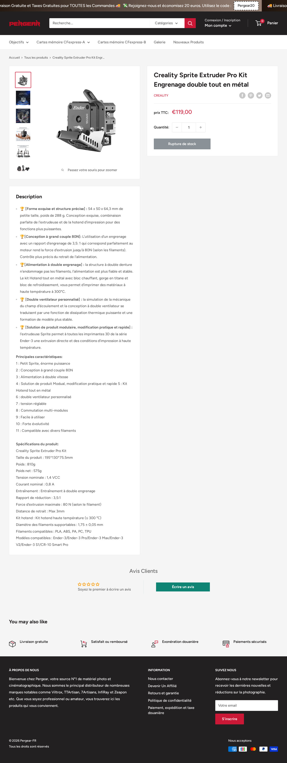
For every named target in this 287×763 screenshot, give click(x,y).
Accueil (14, 58)
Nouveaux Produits (188, 42)
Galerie (159, 42)
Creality (161, 95)
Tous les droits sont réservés (29, 746)
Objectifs (16, 42)
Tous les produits (36, 58)
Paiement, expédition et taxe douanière (171, 710)
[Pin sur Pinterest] (251, 95)
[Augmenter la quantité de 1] (200, 127)
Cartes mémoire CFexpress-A (61, 42)
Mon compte (216, 25)
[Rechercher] (190, 23)
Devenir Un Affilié (162, 686)
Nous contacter (160, 679)
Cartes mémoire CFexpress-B (122, 42)
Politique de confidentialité (169, 700)
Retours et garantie (163, 693)
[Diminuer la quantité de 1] (177, 127)
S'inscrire (229, 719)
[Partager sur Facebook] (242, 95)
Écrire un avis (183, 587)
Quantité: (161, 127)
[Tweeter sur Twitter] (259, 95)
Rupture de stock (182, 144)
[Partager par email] (268, 95)
